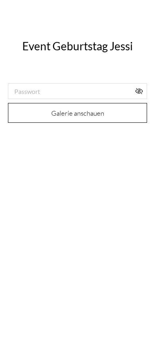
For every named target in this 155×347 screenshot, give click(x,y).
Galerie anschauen (77, 113)
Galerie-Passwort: (34, 76)
